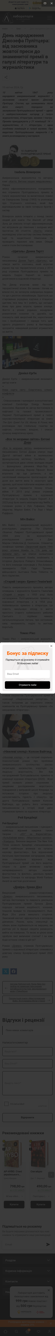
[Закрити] (51, 646)
